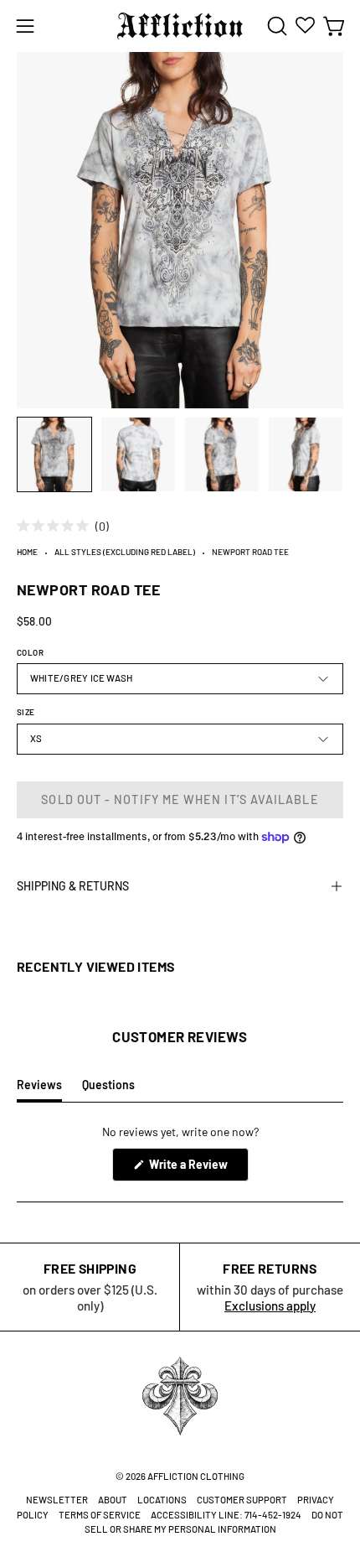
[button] (275, 26)
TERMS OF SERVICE (100, 1514)
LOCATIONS (162, 1499)
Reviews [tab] (39, 1089)
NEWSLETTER (57, 1499)
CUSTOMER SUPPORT (242, 1499)
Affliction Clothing (195, 1476)
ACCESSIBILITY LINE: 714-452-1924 (226, 1514)
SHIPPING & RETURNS (73, 886)
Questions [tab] (108, 1089)
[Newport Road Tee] (54, 454)
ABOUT (112, 1499)
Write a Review (198, 1168)
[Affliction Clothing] (180, 26)
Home (27, 552)
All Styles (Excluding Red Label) (124, 552)
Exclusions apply (270, 1305)
